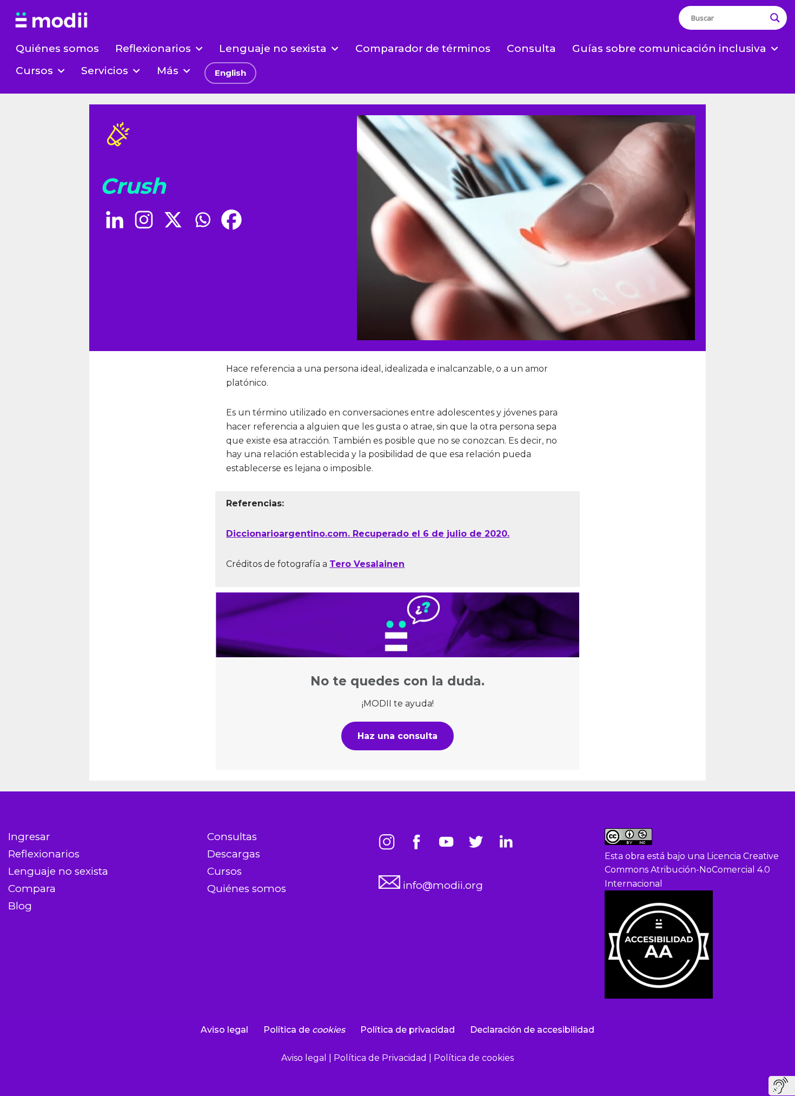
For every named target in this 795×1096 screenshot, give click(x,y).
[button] (199, 48)
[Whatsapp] (202, 219)
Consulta (531, 48)
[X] (173, 219)
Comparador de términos (423, 48)
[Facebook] (231, 219)
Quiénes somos (57, 48)
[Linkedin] (114, 219)
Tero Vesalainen (367, 564)
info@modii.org (441, 885)
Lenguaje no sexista (58, 871)
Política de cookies (474, 1058)
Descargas (233, 854)
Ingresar (29, 836)
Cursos (224, 871)
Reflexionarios (44, 854)
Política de (304, 1030)
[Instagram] (143, 219)
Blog (20, 906)
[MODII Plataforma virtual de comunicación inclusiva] (51, 20)
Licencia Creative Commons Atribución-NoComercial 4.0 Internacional (692, 870)
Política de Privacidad (381, 1058)
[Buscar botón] (775, 17)
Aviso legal (224, 1030)
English (230, 73)
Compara (32, 888)
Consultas (232, 836)
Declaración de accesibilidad (532, 1030)
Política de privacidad (407, 1030)
